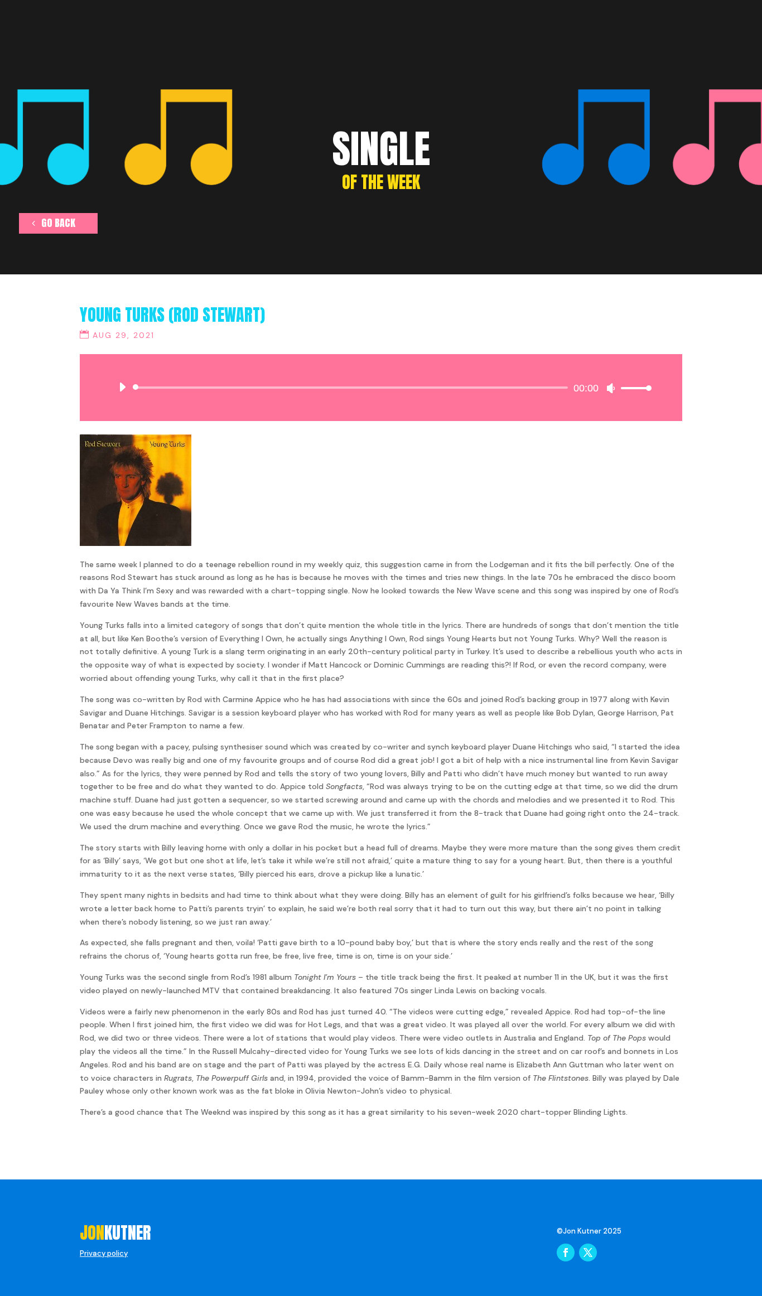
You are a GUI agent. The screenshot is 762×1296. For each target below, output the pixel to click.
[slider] (633, 388)
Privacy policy (104, 1253)
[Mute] (611, 388)
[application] (381, 387)
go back (58, 222)
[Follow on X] (588, 1252)
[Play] (122, 387)
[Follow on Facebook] (566, 1252)
